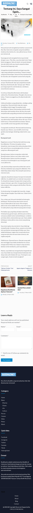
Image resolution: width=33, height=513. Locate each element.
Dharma (4, 403)
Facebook (4, 437)
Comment (5, 336)
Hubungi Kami (5, 450)
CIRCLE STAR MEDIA (16, 509)
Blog (16, 501)
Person (3, 413)
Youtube (3, 445)
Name (3, 327)
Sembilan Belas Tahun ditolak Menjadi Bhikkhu (24, 290)
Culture (4, 411)
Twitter (3, 442)
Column (3, 416)
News (3, 400)
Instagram (4, 440)
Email (18, 327)
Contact (16, 504)
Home (3, 397)
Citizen (4, 405)
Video (3, 419)
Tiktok (3, 448)
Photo (3, 421)
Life (29, 43)
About (3, 424)
